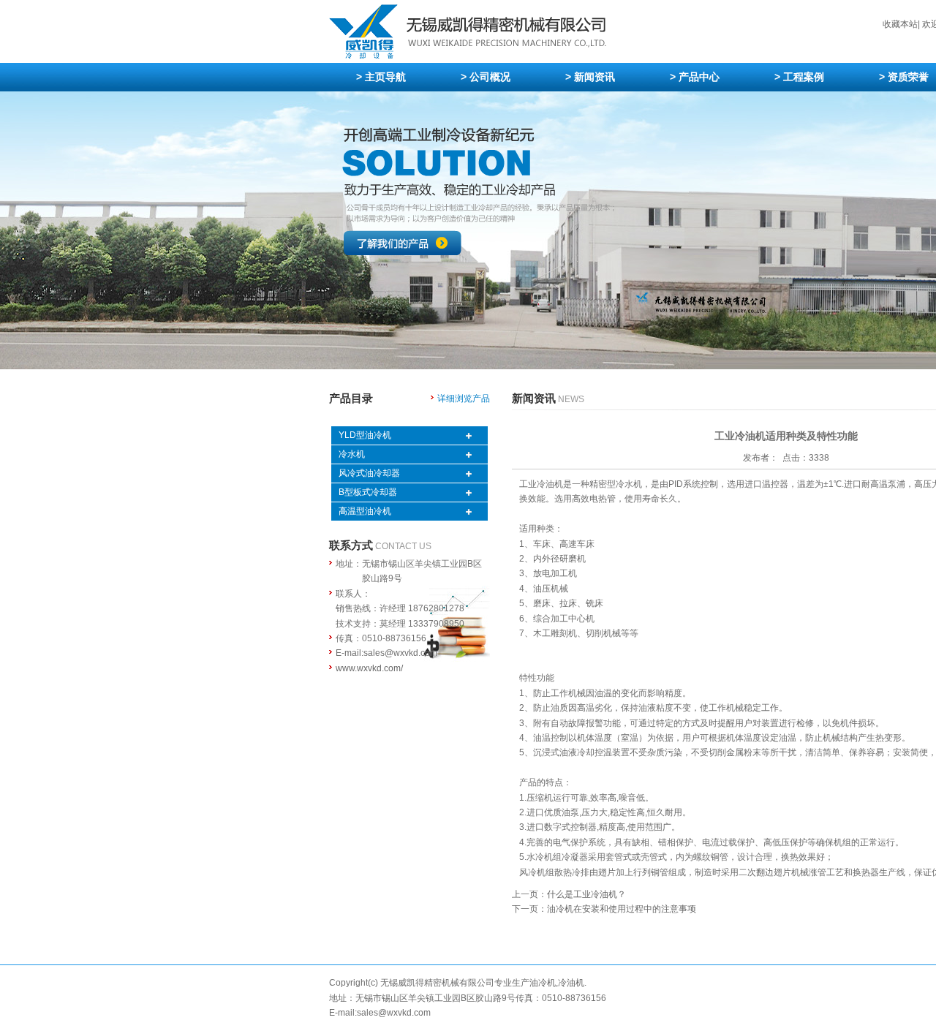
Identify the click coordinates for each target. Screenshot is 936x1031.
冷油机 (571, 983)
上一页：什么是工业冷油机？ (569, 894)
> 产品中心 (695, 77)
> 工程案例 (799, 77)
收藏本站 (900, 24)
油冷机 (542, 983)
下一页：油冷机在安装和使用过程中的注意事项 (604, 909)
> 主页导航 (381, 77)
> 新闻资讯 (590, 77)
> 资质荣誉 (904, 77)
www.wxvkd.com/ (369, 668)
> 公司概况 (485, 77)
